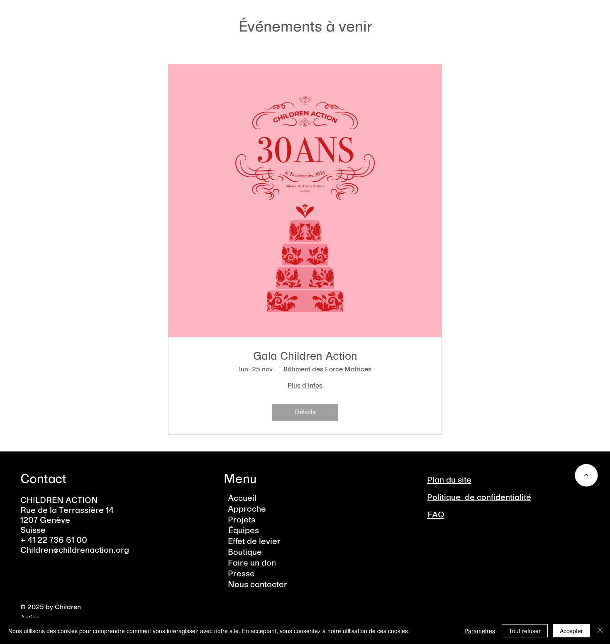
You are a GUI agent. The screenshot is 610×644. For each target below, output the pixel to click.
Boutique (245, 552)
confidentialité (504, 498)
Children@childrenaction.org (74, 550)
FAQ (435, 515)
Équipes (243, 531)
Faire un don (252, 563)
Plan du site (449, 480)
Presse (241, 574)
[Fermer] (600, 630)
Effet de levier (254, 542)
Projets (241, 520)
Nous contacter (257, 585)
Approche (247, 509)
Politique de (452, 498)
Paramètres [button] (479, 631)
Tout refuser (525, 631)
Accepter (571, 631)
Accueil (242, 499)
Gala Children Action (305, 357)
